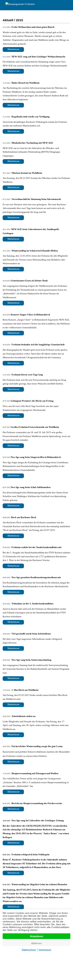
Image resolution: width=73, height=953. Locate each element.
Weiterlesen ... (14, 49)
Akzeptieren (36, 936)
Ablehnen (36, 943)
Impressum (45, 949)
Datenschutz (29, 949)
